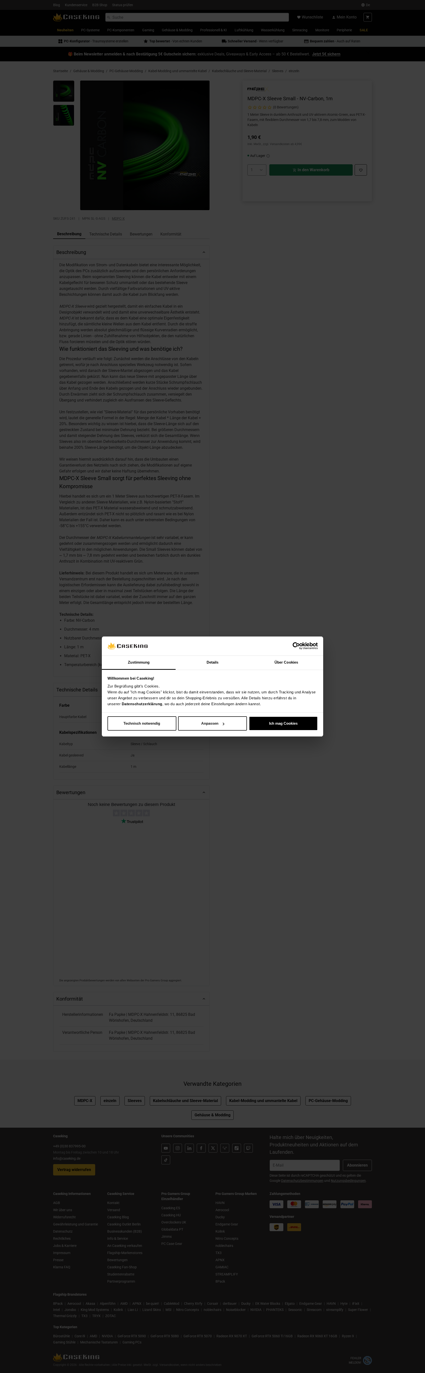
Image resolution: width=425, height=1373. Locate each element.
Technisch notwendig (141, 723)
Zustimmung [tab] (139, 662)
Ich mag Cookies (283, 723)
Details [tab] (213, 662)
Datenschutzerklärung (142, 704)
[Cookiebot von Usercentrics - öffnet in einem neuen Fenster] (296, 646)
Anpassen (209, 723)
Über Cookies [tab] (286, 662)
